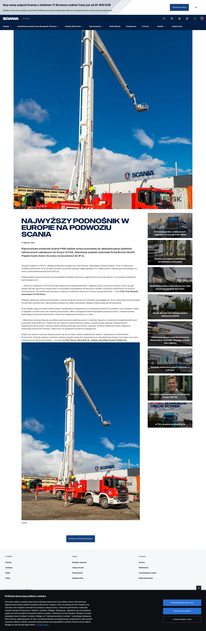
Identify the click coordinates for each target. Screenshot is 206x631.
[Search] (164, 18)
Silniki (7, 573)
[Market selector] (179, 18)
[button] (194, 18)
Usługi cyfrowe (78, 568)
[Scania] (11, 18)
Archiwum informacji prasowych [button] (81, 539)
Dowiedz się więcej (179, 7)
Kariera (142, 562)
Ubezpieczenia (77, 578)
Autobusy (9, 568)
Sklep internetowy (146, 578)
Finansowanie (77, 573)
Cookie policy (42, 625)
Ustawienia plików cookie (182, 619)
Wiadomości (143, 568)
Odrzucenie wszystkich (182, 611)
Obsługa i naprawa (79, 562)
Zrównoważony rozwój (147, 573)
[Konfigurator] (187, 18)
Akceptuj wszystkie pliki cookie (182, 603)
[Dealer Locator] (171, 18)
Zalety (7, 578)
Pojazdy (8, 562)
